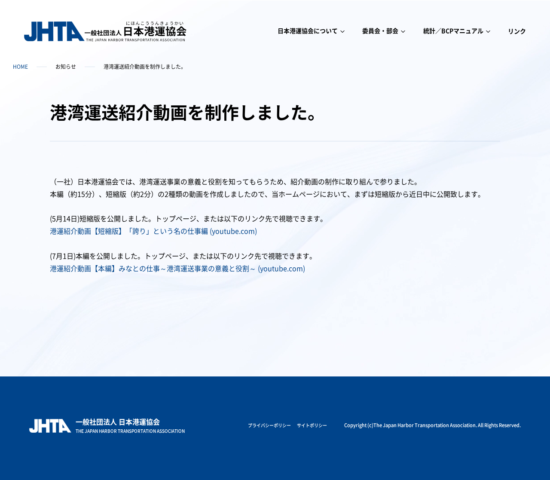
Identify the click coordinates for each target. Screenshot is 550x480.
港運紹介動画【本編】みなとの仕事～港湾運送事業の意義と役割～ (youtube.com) (177, 268)
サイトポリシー (312, 425)
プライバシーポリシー (269, 425)
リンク (517, 31)
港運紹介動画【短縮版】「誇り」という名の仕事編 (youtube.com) (153, 231)
